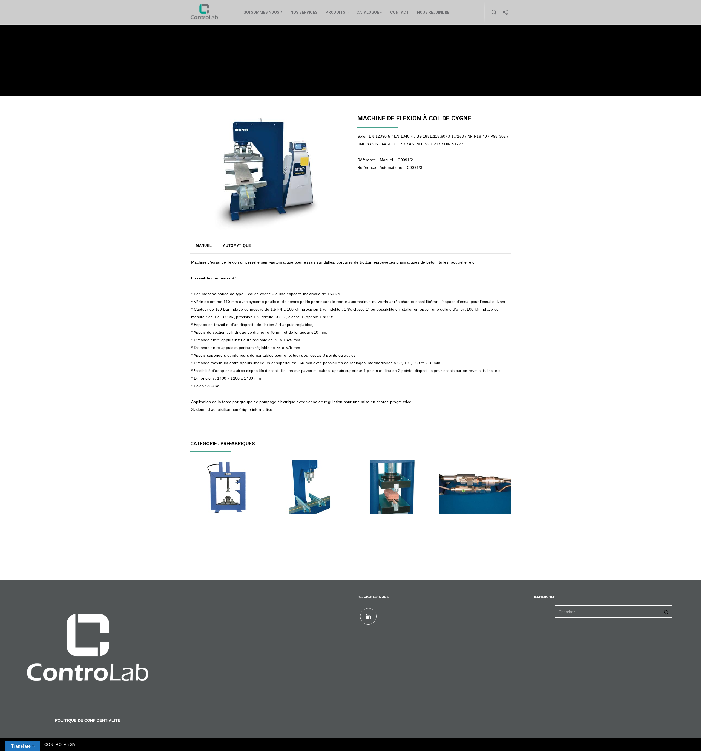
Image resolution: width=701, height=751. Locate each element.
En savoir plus (208, 504)
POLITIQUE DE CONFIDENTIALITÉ (87, 720)
